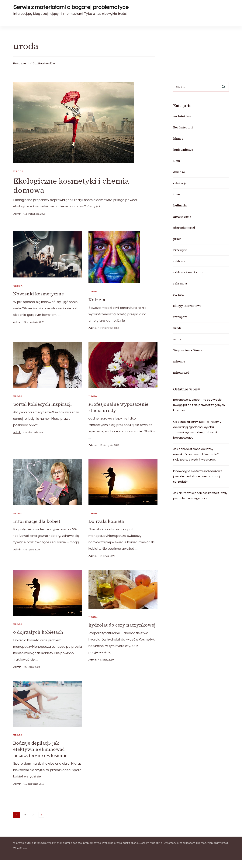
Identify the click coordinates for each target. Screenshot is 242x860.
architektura (182, 116)
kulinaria (180, 205)
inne (176, 194)
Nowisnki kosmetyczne (38, 294)
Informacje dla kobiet (36, 521)
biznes (178, 138)
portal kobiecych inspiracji (42, 404)
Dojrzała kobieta (106, 521)
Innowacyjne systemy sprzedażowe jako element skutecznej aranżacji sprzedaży (197, 476)
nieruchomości (184, 228)
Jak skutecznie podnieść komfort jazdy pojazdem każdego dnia (200, 495)
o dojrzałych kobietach (38, 632)
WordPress (20, 848)
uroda (18, 171)
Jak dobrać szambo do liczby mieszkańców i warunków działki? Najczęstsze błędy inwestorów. (196, 454)
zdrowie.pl (181, 372)
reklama (179, 261)
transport (180, 317)
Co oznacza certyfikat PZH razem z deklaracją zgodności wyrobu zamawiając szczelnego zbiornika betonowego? (197, 429)
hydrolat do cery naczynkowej (121, 625)
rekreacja (180, 283)
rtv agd (178, 294)
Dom (176, 161)
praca (177, 239)
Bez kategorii (183, 127)
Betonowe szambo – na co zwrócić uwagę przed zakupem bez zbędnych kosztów (199, 405)
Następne (41, 815)
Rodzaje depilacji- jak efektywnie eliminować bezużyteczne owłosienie (40, 749)
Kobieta (96, 300)
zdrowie (179, 361)
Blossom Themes (195, 843)
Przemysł (180, 250)
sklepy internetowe (187, 306)
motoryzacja (182, 216)
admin (17, 213)
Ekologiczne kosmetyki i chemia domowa (71, 185)
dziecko (179, 172)
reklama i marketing (188, 272)
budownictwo (183, 150)
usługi (177, 339)
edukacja (179, 183)
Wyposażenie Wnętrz (188, 350)
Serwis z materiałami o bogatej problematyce (71, 7)
